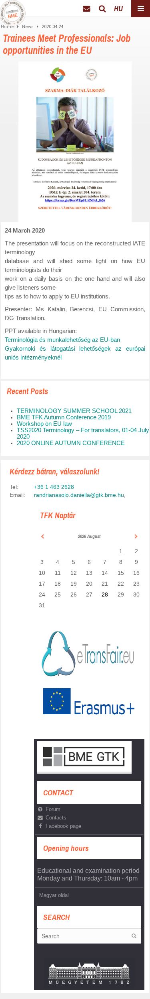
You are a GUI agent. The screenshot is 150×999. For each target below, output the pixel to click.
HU (118, 9)
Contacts (56, 818)
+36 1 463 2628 (54, 487)
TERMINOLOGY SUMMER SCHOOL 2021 (74, 411)
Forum (53, 809)
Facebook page (63, 826)
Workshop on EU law (44, 424)
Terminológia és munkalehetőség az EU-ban (62, 340)
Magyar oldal (54, 895)
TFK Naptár (57, 515)
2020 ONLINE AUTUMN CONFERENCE (71, 443)
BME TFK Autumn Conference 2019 (64, 417)
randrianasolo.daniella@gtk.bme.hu (79, 495)
